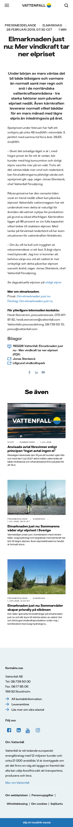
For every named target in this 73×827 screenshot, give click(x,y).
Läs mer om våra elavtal (28, 709)
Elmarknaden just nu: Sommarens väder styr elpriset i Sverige (33, 528)
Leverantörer (20, 704)
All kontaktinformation (27, 699)
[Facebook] (29, 372)
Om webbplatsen (16, 795)
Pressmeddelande (20, 25)
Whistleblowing (17, 803)
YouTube (28, 730)
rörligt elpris (53, 282)
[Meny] (7, 5)
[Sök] (67, 5)
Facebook (9, 730)
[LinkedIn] (36, 372)
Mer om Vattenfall (17, 782)
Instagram (38, 730)
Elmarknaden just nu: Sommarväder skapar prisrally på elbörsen (35, 607)
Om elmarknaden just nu (36, 301)
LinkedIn (19, 730)
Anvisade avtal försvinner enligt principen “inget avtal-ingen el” (32, 449)
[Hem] (36, 5)
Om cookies (39, 803)
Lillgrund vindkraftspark (29, 363)
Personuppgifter (42, 795)
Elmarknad (52, 25)
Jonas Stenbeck (24, 359)
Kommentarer (27, 442)
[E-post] (43, 372)
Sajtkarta (56, 803)
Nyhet (10, 442)
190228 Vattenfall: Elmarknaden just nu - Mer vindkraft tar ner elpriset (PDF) (38, 350)
